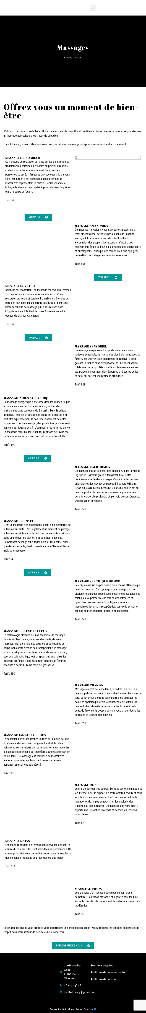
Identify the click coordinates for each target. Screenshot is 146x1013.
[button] (93, 8)
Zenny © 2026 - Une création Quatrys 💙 (73, 1009)
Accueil (67, 57)
